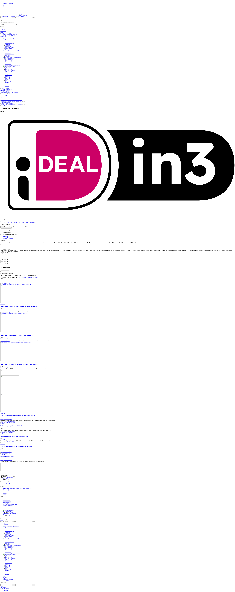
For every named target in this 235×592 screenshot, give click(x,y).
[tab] (119, 236)
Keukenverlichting (9, 61)
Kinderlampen (8, 46)
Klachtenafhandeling (7, 502)
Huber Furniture (8, 75)
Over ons (4, 493)
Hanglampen (7, 39)
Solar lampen (7, 55)
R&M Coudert (8, 82)
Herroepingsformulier (7, 501)
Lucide (6, 79)
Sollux (6, 83)
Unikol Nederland (9, 483)
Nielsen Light (8, 81)
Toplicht (7, 86)
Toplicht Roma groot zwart (7, 456)
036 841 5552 (5, 478)
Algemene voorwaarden (7, 498)
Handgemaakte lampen (9, 47)
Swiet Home (7, 85)
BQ (6, 68)
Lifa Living (7, 77)
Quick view (2, 304)
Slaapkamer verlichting (9, 62)
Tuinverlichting (8, 56)
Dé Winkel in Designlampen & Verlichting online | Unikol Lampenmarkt (17, 488)
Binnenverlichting (6, 489)
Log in (2, 26)
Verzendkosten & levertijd (8, 505)
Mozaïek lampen (8, 48)
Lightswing (7, 78)
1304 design (7, 67)
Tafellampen (7, 44)
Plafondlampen (8, 40)
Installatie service (3, 92)
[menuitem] (5, 590)
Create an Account (6, 20)
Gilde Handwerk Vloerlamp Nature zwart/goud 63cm (10, 101)
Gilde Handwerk (8, 71)
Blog (4, 491)
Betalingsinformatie (6, 500)
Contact (4, 494)
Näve (6, 80)
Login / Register (6, 580)
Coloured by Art (8, 69)
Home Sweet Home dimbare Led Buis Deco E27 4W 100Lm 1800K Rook (18, 306)
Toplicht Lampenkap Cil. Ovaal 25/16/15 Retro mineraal (14, 425)
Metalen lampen (25, 277)
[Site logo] (9, 16)
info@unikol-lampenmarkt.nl (9, 477)
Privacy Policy (6, 503)
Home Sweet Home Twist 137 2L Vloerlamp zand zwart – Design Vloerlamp (19, 364)
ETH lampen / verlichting (10, 70)
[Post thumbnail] (8, 510)
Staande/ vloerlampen (9, 43)
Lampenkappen (8, 49)
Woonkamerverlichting (9, 58)
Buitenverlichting (6, 490)
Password (2, 24)
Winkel (5, 98)
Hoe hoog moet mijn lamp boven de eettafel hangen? (13, 514)
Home (1, 98)
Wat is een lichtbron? (7, 511)
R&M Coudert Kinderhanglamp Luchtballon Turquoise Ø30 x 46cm (17, 415)
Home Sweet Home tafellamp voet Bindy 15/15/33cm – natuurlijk (16, 335)
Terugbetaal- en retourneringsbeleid (10, 504)
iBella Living (7, 76)
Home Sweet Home (9, 72)
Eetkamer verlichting (9, 60)
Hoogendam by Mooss (9, 73)
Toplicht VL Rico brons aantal (8, 226)
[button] (6, 309)
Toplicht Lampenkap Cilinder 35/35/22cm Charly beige (11, 104)
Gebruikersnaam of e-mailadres (6, 22)
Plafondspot (7, 42)
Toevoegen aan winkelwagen (6, 227)
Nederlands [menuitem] (6, 590)
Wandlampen (7, 45)
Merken (20, 277)
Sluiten (1, 520)
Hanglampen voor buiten (10, 51)
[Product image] (9, 303)
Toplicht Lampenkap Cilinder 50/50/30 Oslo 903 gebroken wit (16, 446)
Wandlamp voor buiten (9, 54)
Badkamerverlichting (9, 59)
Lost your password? (4, 29)
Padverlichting (8, 53)
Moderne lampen (32, 277)
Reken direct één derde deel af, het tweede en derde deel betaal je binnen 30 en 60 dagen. (17, 222)
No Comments (10, 512)
